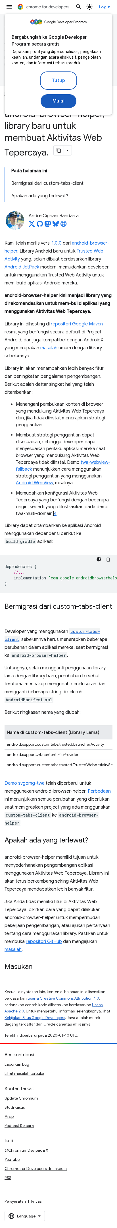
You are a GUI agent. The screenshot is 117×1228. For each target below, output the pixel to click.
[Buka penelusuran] (78, 6)
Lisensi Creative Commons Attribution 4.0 (63, 998)
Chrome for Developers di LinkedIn (36, 1168)
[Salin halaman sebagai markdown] (59, 150)
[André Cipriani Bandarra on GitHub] (40, 225)
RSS (8, 1177)
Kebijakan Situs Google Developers (35, 1017)
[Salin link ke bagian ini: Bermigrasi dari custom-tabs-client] (10, 615)
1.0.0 (57, 243)
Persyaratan (15, 1201)
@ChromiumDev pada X (26, 1150)
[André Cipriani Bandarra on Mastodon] (48, 225)
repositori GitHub (44, 941)
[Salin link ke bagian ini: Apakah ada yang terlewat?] (93, 840)
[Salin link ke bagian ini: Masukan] (38, 967)
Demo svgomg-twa (25, 783)
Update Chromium (21, 1098)
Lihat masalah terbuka (24, 1073)
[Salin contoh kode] (107, 559)
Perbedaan (99, 791)
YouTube (12, 1159)
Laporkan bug (17, 1064)
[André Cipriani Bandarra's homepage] (63, 225)
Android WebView (34, 483)
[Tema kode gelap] (98, 559)
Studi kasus (15, 1107)
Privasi (36, 1201)
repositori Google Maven (77, 324)
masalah (48, 348)
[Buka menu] (9, 7)
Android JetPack (22, 267)
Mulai (59, 101)
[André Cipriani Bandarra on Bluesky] (56, 225)
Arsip (9, 1116)
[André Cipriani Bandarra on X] (32, 225)
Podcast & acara (19, 1125)
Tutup (58, 80)
